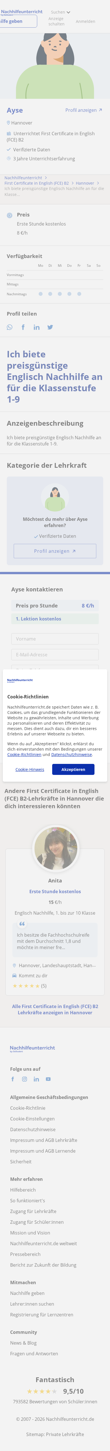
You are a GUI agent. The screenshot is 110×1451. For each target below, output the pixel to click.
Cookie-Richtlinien (24, 754)
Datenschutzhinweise (71, 754)
